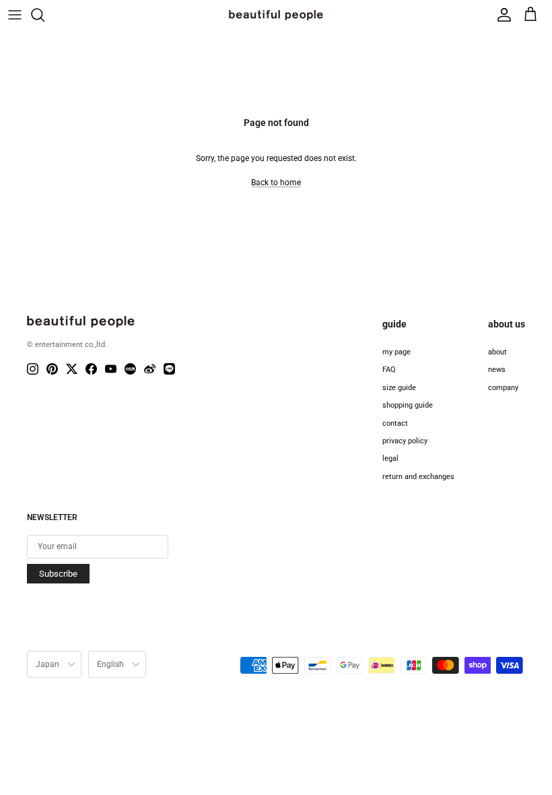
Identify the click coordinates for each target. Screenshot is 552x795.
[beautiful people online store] (276, 15)
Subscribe (58, 574)
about (497, 352)
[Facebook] (91, 368)
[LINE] (169, 368)
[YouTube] (110, 368)
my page (396, 352)
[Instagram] (32, 368)
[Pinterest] (52, 368)
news (497, 369)
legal (390, 458)
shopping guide (407, 405)
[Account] (501, 15)
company (503, 387)
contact (395, 423)
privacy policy (404, 441)
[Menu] (15, 15)
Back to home (276, 182)
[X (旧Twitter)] (71, 368)
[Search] (44, 15)
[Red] (130, 368)
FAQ (389, 369)
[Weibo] (150, 368)
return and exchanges (418, 476)
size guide (399, 387)
